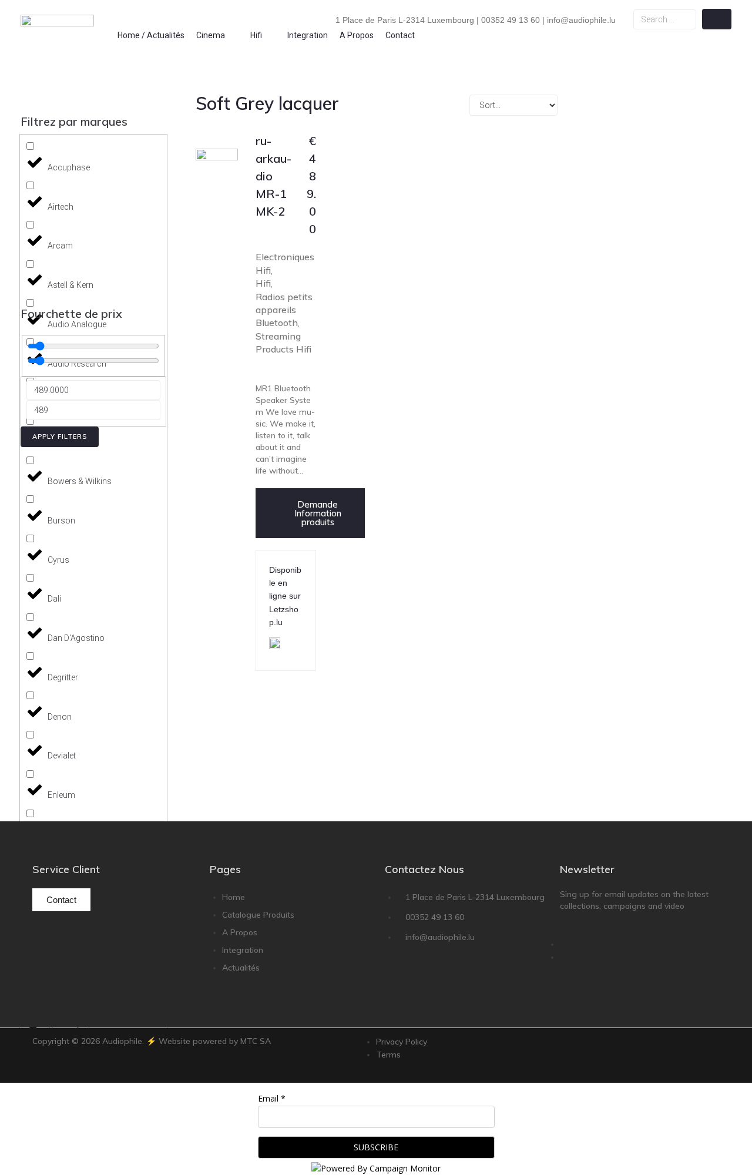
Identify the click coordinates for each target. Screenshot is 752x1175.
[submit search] (716, 19)
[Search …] (664, 19)
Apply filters (59, 436)
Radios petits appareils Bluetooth (284, 310)
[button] (217, 35)
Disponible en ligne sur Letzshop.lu (285, 596)
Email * (272, 1098)
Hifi (263, 283)
